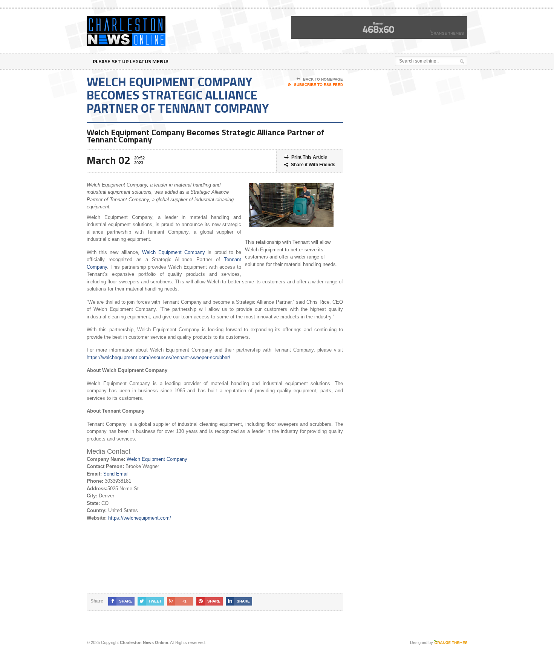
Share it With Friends (313, 164)
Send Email (116, 474)
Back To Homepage (323, 79)
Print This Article (309, 157)
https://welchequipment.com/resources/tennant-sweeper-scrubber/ (158, 357)
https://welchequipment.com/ (139, 518)
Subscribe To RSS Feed (318, 85)
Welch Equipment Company (173, 252)
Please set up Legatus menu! (130, 61)
